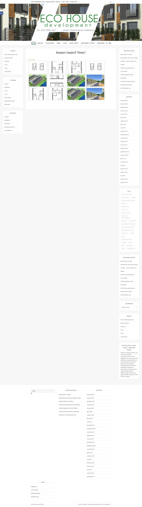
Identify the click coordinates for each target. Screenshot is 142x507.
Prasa (67, 1)
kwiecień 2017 (124, 141)
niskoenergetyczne (127, 230)
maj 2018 (123, 128)
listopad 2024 (124, 100)
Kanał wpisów (34, 490)
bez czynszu (125, 197)
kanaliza (124, 220)
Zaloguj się (33, 486)
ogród (132, 233)
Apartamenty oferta (88, 43)
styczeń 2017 (124, 145)
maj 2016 (123, 165)
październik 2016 (125, 151)
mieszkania (132, 220)
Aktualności (50, 43)
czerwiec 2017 (124, 138)
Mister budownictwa (128, 227)
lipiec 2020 (123, 117)
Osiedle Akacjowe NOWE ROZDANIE (68, 408)
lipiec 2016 (123, 158)
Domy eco (58, 1)
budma (133, 197)
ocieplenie (125, 233)
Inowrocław (125, 206)
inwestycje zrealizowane (126, 216)
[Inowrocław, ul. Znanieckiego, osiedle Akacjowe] (38, 81)
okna (123, 236)
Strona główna (8, 130)
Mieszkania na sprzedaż (128, 224)
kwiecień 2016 (124, 168)
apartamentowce (127, 194)
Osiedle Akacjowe (127, 239)
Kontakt (40, 43)
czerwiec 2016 (124, 162)
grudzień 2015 (124, 182)
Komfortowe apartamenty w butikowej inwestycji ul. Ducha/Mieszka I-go (128, 85)
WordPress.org (35, 496)
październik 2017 (125, 134)
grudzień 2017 (124, 131)
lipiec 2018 (123, 124)
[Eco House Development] (33, 43)
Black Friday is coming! (126, 54)
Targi (123, 248)
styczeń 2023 (124, 110)
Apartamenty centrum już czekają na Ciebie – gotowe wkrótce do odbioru (129, 61)
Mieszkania (101, 43)
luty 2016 (123, 175)
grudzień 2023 (124, 107)
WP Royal (42, 504)
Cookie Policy (73, 1)
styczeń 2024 (124, 104)
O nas (63, 1)
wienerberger (131, 248)
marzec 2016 (124, 172)
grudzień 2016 (124, 148)
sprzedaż (129, 245)
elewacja (124, 203)
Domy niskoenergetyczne (38, 1)
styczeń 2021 (124, 114)
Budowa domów (50, 1)
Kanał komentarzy (35, 493)
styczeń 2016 (124, 179)
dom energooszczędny (128, 200)
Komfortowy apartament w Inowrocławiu (69, 404)
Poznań (124, 242)
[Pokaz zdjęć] (31, 59)
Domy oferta (74, 43)
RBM (123, 245)
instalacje (125, 209)
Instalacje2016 (126, 212)
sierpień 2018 (124, 121)
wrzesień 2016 (124, 155)
